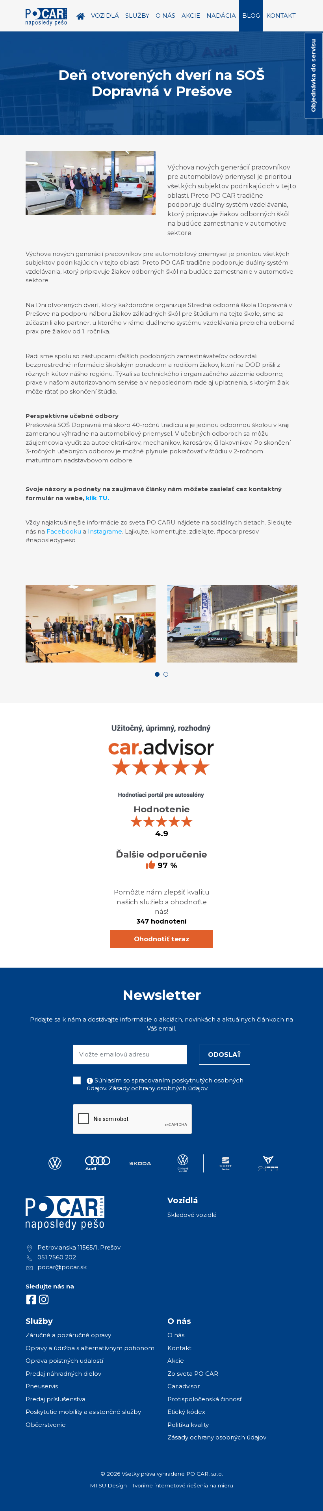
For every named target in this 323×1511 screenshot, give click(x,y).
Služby (137, 15)
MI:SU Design (108, 1485)
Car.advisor (183, 1386)
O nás (175, 1335)
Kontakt (179, 1348)
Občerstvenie (46, 1424)
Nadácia (221, 15)
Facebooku (63, 531)
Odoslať (224, 1054)
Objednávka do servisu (313, 75)
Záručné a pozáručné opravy (68, 1335)
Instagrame (105, 531)
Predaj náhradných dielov (63, 1373)
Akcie (175, 1360)
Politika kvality (188, 1424)
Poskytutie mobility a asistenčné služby (83, 1411)
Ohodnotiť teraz (161, 939)
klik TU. (97, 498)
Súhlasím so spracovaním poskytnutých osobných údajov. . (165, 1084)
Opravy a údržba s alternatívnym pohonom (90, 1348)
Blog (251, 15)
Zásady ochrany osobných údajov (158, 1088)
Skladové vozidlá (192, 1214)
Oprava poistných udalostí (64, 1360)
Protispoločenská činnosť (204, 1399)
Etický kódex (186, 1411)
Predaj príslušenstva (55, 1399)
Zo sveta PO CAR (192, 1373)
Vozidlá (105, 15)
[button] (157, 674)
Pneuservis (42, 1386)
